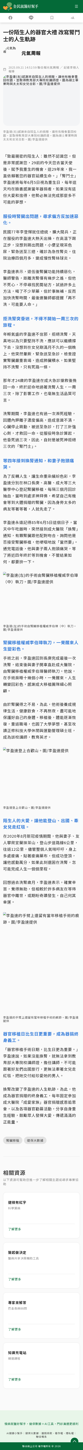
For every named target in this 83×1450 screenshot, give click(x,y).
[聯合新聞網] (7, 6)
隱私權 (70, 1433)
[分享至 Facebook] (10, 18)
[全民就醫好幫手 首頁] (26, 6)
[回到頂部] (74, 1441)
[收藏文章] (52, 18)
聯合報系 (41, 1436)
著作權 (59, 1433)
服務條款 (47, 1433)
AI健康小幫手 (15, 1433)
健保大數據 (32, 1433)
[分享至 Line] (31, 18)
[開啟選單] (76, 6)
